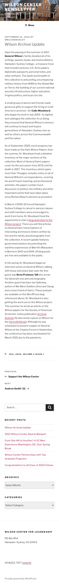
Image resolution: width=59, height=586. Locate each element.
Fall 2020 (15, 354)
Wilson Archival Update (18, 427)
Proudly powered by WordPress (20, 578)
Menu (31, 25)
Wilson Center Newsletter (23, 7)
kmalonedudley (15, 40)
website (26, 562)
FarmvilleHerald (18, 321)
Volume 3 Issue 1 (33, 354)
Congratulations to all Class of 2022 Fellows (29, 465)
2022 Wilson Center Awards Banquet (25, 434)
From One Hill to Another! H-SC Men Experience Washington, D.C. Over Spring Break (27, 444)
